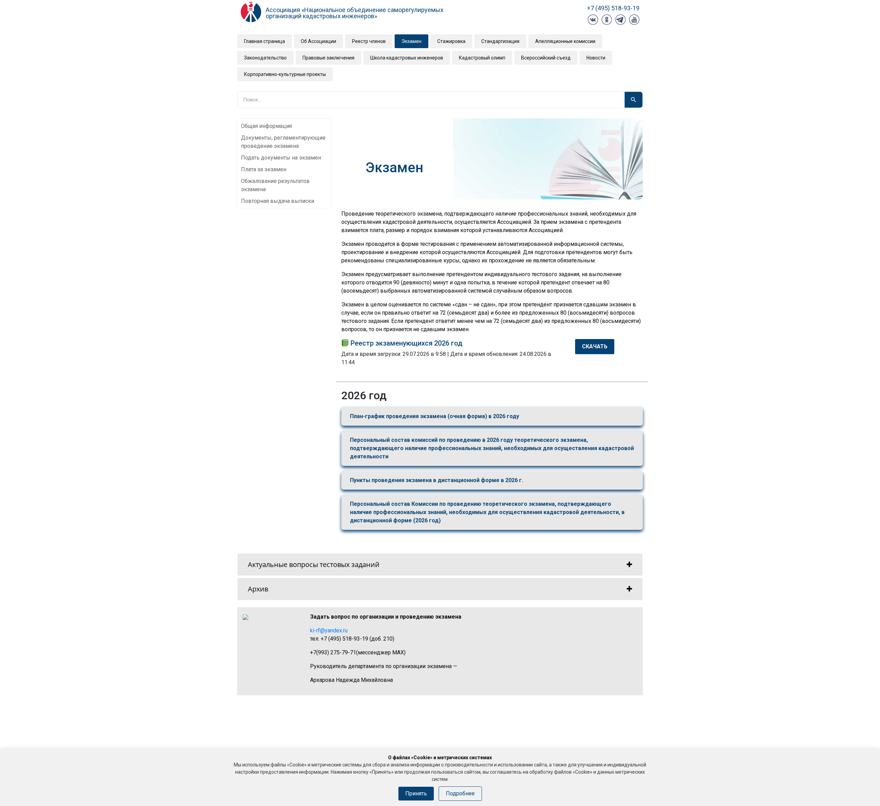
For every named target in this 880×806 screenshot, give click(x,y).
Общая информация (266, 126)
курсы (451, 260)
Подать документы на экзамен (281, 157)
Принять (416, 793)
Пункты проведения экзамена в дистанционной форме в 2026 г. (436, 480)
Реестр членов (369, 41)
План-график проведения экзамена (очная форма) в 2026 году (434, 416)
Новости (595, 58)
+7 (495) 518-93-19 (613, 8)
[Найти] (633, 99)
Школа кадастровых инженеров (406, 58)
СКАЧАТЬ (594, 346)
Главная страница (264, 41)
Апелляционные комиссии (565, 41)
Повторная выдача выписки (277, 201)
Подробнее (460, 793)
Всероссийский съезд (546, 58)
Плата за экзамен (263, 169)
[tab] (440, 565)
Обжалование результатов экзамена (275, 185)
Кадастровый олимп (482, 58)
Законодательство (265, 58)
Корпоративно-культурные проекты (285, 74)
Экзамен (411, 41)
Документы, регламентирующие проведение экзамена (283, 141)
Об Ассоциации (318, 41)
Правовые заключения (328, 58)
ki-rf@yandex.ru (329, 630)
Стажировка (451, 41)
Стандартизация (500, 41)
